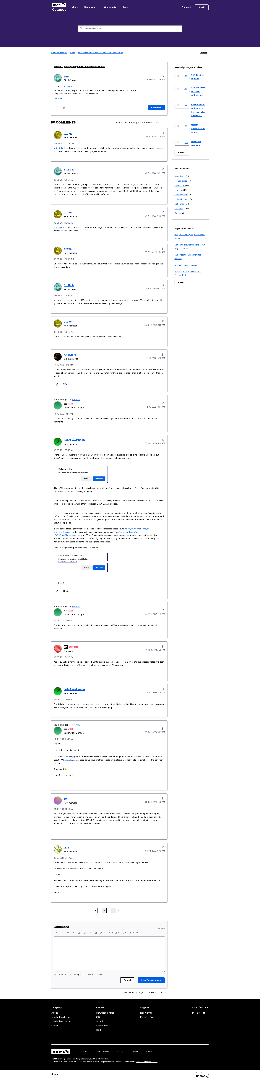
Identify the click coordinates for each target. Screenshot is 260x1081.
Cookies (134, 1052)
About (54, 1012)
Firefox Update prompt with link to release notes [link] (100, 52)
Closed (178, 213)
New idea (76, 399)
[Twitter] (192, 1013)
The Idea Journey (69, 760)
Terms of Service (102, 1052)
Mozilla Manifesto (60, 1017)
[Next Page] (123, 910)
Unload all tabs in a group (186, 265)
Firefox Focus (103, 1025)
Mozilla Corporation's (63, 1059)
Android (100, 1021)
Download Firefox (105, 1012)
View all (182, 153)
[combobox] (130, 28)
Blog (98, 1029)
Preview (161, 928)
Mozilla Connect (59, 7)
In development (182, 199)
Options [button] (203, 52)
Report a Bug (147, 1017)
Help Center (146, 1012)
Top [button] (56, 1074)
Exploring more (181, 195)
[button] (57, 108)
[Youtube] (204, 1013)
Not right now (181, 204)
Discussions (90, 7)
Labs (125, 7)
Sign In (202, 7)
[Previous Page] (95, 910)
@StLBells (58, 148)
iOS (98, 1017)
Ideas (75, 7)
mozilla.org (83, 1052)
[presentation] (56, 932)
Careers (55, 1025)
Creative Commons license (146, 1062)
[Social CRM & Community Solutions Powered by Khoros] (202, 1075)
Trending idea (181, 181)
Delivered (67, 86)
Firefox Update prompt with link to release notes (79, 66)
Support (186, 7)
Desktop (58, 98)
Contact (149, 1052)
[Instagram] (198, 1013)
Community (110, 7)
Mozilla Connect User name (198, 128)
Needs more (180, 185)
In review (76, 725)
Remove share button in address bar (198, 91)
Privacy (120, 1052)
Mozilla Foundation (61, 1021)
